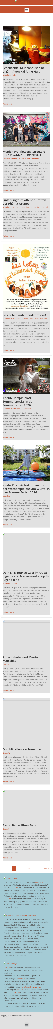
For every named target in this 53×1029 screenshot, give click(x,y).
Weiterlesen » (8, 104)
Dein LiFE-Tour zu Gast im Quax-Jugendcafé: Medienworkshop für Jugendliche (26, 576)
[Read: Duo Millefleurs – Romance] (26, 721)
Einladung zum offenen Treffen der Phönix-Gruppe (24, 202)
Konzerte (6, 753)
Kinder (14, 75)
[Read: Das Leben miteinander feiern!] (26, 277)
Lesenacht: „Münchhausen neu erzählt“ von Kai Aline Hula (24, 69)
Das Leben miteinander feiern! (24, 315)
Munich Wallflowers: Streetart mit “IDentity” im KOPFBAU (24, 153)
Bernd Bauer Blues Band (20, 825)
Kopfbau (14, 159)
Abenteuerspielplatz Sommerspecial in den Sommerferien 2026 (18, 401)
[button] (27, 10)
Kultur (21, 159)
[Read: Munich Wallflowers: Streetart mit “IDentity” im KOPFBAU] (26, 129)
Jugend (14, 583)
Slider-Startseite (24, 408)
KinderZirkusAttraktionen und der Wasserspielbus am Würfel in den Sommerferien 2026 (26, 488)
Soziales (46, 207)
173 (28, 868)
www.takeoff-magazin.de (31, 987)
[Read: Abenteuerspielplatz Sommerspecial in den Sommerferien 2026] (26, 376)
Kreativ (25, 318)
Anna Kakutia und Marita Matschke (20, 659)
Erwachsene (16, 207)
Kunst (27, 159)
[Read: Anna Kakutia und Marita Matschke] (26, 636)
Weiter (48, 868)
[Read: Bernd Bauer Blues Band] (26, 805)
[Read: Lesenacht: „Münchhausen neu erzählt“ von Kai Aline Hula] (26, 44)
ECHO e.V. (39, 882)
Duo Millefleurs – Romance (22, 749)
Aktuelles (6, 75)
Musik (37, 318)
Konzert (6, 664)
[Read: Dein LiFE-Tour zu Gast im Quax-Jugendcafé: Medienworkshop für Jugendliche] (26, 550)
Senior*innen (36, 207)
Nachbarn (35, 159)
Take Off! (7, 967)
